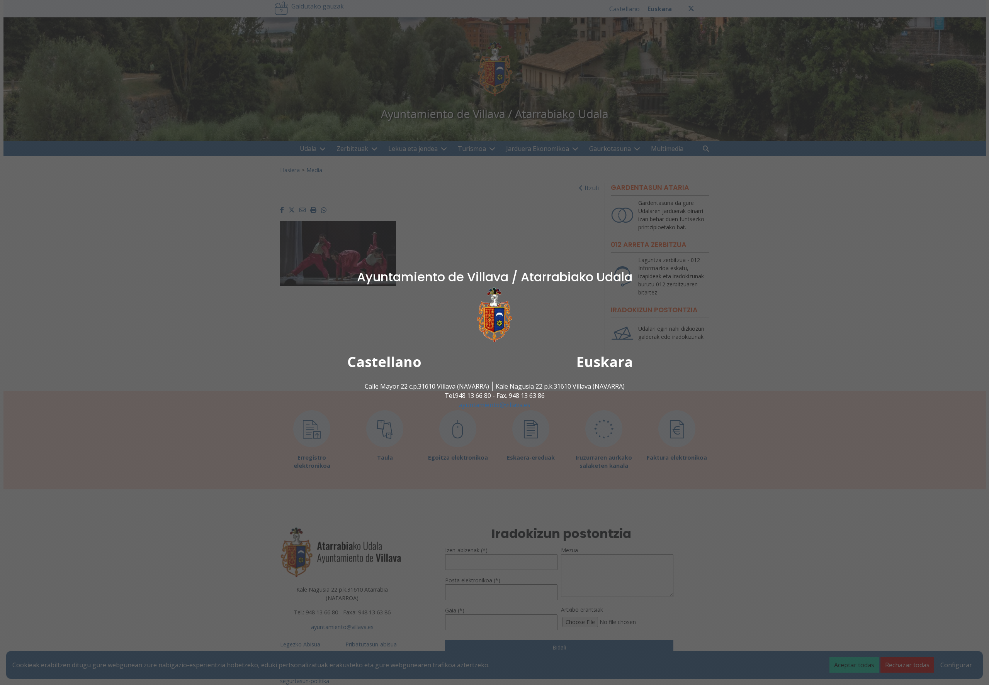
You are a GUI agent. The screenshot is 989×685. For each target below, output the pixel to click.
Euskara (604, 361)
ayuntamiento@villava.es (494, 405)
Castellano (384, 361)
